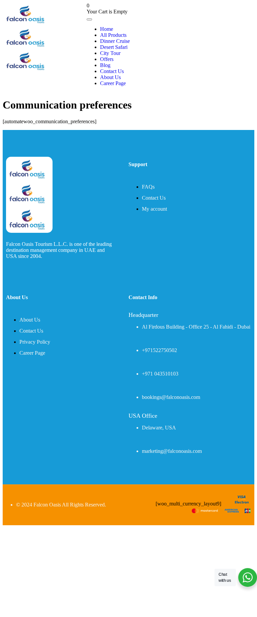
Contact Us (112, 71)
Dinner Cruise (115, 41)
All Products (113, 35)
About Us (110, 77)
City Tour (110, 53)
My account (154, 209)
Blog (105, 65)
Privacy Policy (34, 342)
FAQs (148, 187)
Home (106, 29)
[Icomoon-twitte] (8, 272)
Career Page (113, 83)
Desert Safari (113, 47)
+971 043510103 (160, 373)
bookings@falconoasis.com (171, 397)
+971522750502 (159, 350)
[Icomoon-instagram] (38, 272)
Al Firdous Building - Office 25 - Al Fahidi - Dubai (196, 327)
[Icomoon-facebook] (23, 272)
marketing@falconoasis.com (172, 451)
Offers (106, 59)
